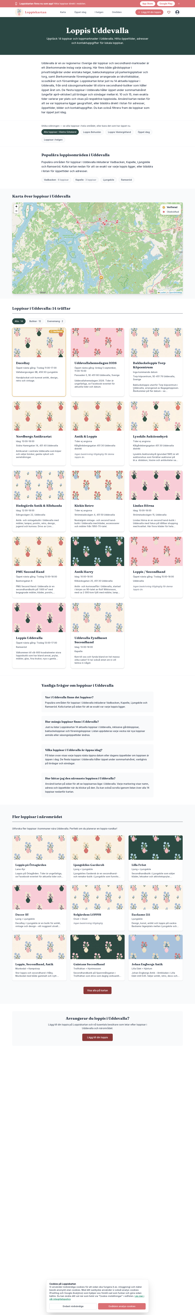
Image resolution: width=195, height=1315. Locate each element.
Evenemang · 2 (55, 321)
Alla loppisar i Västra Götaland (60, 132)
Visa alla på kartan (97, 990)
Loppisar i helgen (53, 139)
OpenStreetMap (175, 292)
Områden (117, 12)
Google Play (166, 3)
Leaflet (163, 292)
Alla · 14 (19, 321)
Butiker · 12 (35, 321)
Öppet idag (80, 12)
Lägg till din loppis (151, 12)
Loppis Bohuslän (92, 132)
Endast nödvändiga (73, 1306)
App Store (147, 3)
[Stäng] (179, 4)
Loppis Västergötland (119, 132)
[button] (101, 277)
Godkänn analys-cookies (121, 1306)
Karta (63, 12)
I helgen (99, 12)
